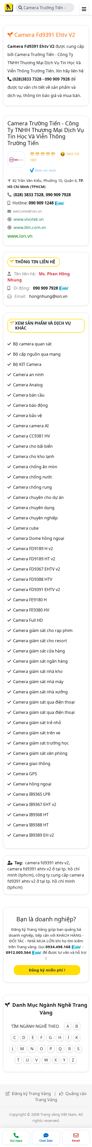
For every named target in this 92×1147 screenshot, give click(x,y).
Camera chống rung (32, 487)
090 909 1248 (41, 203)
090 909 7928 (58, 195)
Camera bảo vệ (27, 415)
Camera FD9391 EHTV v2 (36, 589)
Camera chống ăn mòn (35, 466)
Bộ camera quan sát (32, 344)
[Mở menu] (84, 9)
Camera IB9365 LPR (31, 794)
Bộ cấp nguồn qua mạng (37, 354)
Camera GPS (25, 774)
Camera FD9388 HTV (32, 579)
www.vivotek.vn (29, 219)
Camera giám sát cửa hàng (39, 651)
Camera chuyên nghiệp (35, 518)
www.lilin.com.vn (30, 227)
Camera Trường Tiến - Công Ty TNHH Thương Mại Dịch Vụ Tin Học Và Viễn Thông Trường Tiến (44, 8)
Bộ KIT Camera (27, 364)
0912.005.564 (18, 952)
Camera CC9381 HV (31, 436)
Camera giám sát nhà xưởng (40, 692)
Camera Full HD (28, 620)
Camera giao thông (31, 763)
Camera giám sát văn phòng (40, 753)
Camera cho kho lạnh (33, 456)
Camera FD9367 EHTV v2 (36, 569)
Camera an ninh (28, 374)
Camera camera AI (31, 426)
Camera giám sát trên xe (36, 733)
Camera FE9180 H (30, 600)
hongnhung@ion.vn (48, 296)
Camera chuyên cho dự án (38, 497)
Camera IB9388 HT (31, 825)
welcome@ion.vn (27, 211)
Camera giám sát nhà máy (38, 681)
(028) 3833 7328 (28, 195)
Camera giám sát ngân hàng (40, 661)
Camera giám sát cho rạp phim (43, 630)
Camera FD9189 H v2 (33, 548)
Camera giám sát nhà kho (38, 671)
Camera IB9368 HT (31, 814)
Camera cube (26, 528)
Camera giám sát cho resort (40, 640)
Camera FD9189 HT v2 (34, 559)
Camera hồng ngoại (32, 784)
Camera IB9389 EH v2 (33, 835)
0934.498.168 (58, 946)
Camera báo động (30, 405)
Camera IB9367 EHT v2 (34, 804)
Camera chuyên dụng (33, 507)
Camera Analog (28, 385)
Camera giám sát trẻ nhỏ (37, 722)
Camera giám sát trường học (41, 743)
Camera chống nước (32, 477)
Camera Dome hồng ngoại (38, 538)
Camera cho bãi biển (33, 446)
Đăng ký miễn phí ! (47, 970)
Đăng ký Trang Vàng (31, 1093)
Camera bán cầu (28, 395)
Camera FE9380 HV (31, 610)
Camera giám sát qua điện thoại (44, 702)
